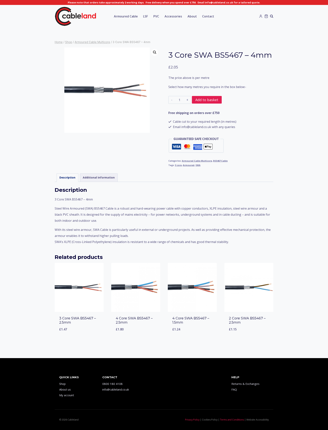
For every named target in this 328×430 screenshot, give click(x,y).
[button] (154, 52)
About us (65, 389)
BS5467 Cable (220, 160)
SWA (198, 165)
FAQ (234, 389)
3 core (178, 165)
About (192, 16)
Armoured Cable (126, 16)
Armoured (188, 165)
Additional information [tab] (99, 177)
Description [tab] (67, 177)
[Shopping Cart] (266, 16)
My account (66, 395)
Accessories (173, 16)
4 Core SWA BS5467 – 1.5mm (190, 320)
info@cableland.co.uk (115, 389)
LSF (145, 16)
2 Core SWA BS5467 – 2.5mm (247, 320)
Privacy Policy (192, 419)
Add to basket (206, 99)
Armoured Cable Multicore (197, 160)
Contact (208, 16)
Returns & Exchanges (245, 384)
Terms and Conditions (232, 419)
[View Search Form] (271, 16)
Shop (62, 384)
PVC (156, 16)
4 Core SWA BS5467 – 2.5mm (134, 320)
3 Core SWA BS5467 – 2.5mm (77, 320)
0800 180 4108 (112, 384)
